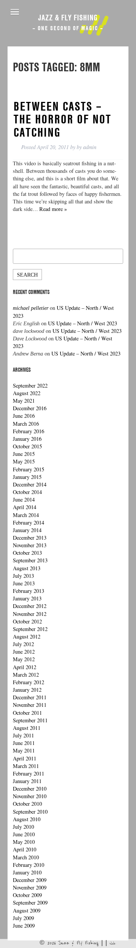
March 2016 (26, 423)
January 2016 (27, 438)
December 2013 (29, 537)
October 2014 (27, 492)
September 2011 (30, 720)
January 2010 (27, 872)
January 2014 (27, 530)
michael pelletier (30, 308)
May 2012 (24, 659)
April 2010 (24, 849)
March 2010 (26, 857)
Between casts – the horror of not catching (62, 119)
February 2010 (28, 864)
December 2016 (29, 408)
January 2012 (27, 689)
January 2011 (27, 781)
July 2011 (23, 735)
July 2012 (23, 644)
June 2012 (24, 651)
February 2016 (28, 431)
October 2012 (27, 621)
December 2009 (29, 879)
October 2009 (27, 895)
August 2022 (26, 393)
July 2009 (23, 918)
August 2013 (26, 568)
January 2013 (27, 598)
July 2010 (23, 826)
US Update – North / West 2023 (82, 323)
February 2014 (28, 522)
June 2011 (24, 742)
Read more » (53, 208)
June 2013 (24, 583)
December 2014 (29, 484)
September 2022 (30, 385)
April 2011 (24, 758)
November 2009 (29, 887)
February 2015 (28, 469)
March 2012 (26, 674)
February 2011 (28, 773)
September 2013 (30, 560)
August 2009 (26, 910)
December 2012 (29, 605)
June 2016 (24, 415)
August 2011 (26, 727)
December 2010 (29, 788)
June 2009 (24, 925)
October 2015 (27, 446)
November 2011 (29, 704)
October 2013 (27, 552)
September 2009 (30, 902)
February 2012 (28, 682)
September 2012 (30, 629)
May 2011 (24, 750)
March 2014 (26, 515)
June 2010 (24, 834)
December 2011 (29, 697)
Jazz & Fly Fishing (68, 17)
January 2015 (27, 476)
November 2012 (29, 613)
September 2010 (30, 811)
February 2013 (28, 590)
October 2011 (27, 712)
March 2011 (26, 765)
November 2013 (29, 545)
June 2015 (24, 453)
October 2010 (27, 803)
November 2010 (29, 796)
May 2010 (24, 841)
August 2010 (26, 819)
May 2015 (24, 461)
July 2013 (23, 575)
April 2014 (24, 507)
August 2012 (26, 636)
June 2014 (24, 499)
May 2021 (24, 400)
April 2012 (24, 667)
